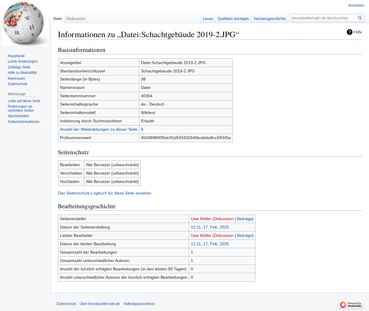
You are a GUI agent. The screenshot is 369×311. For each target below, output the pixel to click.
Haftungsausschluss (139, 304)
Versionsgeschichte (269, 18)
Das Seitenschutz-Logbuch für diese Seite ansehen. (105, 193)
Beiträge (244, 218)
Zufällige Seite (19, 67)
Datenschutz (17, 84)
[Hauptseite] (25, 23)
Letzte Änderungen (23, 61)
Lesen (208, 18)
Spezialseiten (18, 116)
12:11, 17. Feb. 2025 (210, 227)
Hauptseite (16, 56)
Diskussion (224, 218)
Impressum (16, 78)
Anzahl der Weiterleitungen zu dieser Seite (99, 129)
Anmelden (356, 5)
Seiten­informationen (23, 122)
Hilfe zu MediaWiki (22, 73)
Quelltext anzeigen (233, 18)
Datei (57, 18)
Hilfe (358, 32)
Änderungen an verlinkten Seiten (21, 108)
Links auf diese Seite (24, 101)
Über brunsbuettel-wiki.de (100, 304)
